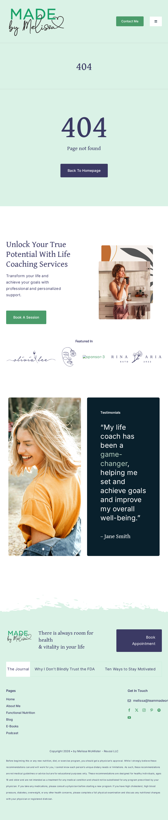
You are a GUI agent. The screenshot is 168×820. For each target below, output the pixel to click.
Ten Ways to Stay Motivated (117, 669)
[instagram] (144, 710)
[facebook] (129, 710)
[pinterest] (151, 710)
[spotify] (159, 710)
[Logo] (31, 352)
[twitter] (136, 710)
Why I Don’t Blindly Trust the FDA (52, 669)
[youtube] (129, 717)
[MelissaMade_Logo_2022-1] (36, 7)
